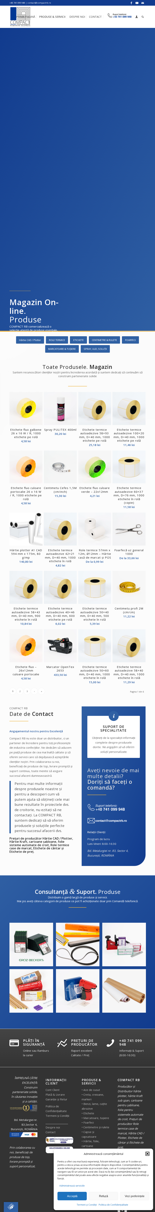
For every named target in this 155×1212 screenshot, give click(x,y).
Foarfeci (88, 1122)
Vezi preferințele (134, 1196)
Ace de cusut (91, 1090)
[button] (147, 1154)
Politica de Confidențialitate (113, 1204)
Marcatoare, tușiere (96, 1118)
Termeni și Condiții (87, 1204)
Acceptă (72, 1196)
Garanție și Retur (56, 1099)
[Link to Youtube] (137, 3)
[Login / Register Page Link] (136, 17)
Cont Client (53, 1090)
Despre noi (53, 1127)
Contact (51, 1132)
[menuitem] (25, 17)
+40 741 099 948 (130, 1042)
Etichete (88, 1113)
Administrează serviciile (72, 1185)
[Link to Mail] (143, 3)
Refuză (103, 1196)
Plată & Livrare (55, 1094)
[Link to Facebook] (131, 3)
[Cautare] (143, 17)
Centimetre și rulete (96, 1127)
